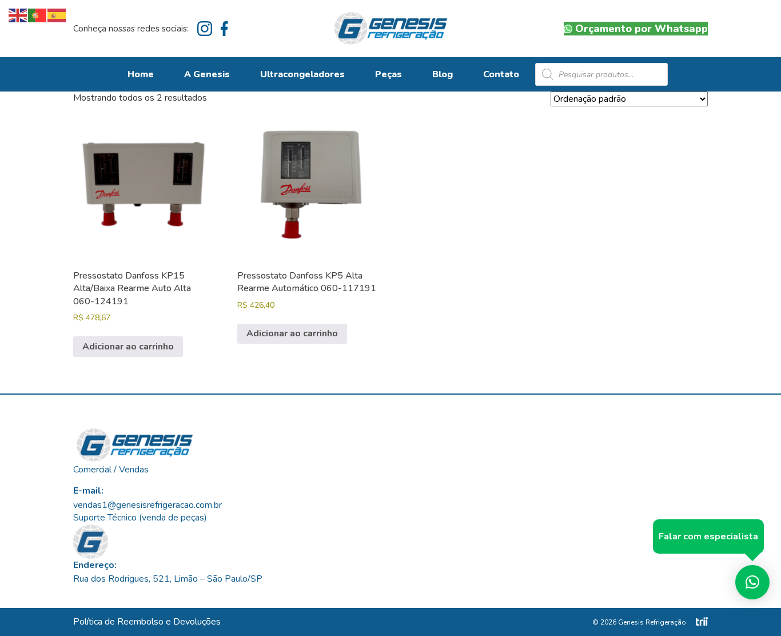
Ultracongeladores (302, 74)
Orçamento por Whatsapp (641, 28)
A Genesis (207, 74)
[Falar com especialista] (752, 582)
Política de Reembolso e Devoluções (147, 621)
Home (140, 74)
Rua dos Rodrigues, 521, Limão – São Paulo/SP (167, 579)
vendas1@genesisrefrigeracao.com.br (147, 505)
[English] (18, 15)
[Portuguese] (37, 15)
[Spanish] (57, 15)
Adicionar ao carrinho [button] (128, 346)
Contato (501, 74)
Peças (388, 74)
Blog (442, 74)
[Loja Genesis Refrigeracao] (391, 29)
